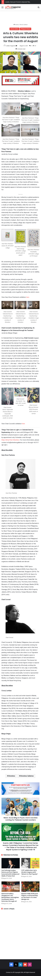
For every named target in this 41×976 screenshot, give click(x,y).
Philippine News (25, 29)
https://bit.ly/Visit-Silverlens (10, 440)
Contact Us (9, 972)
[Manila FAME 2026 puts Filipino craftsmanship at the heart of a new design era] (30, 886)
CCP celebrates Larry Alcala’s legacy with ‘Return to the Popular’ (29, 872)
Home (17, 24)
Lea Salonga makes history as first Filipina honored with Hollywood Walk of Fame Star (10, 873)
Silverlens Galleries (27, 776)
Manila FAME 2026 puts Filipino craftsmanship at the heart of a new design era (29, 896)
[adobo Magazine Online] (13, 7)
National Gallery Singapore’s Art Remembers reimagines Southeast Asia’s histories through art (10, 897)
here (27, 297)
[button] (10, 113)
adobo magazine (11, 45)
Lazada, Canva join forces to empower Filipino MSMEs (20, 2)
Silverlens (11, 776)
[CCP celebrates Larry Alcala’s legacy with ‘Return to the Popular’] (30, 863)
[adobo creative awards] (20, 80)
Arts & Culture (23, 24)
